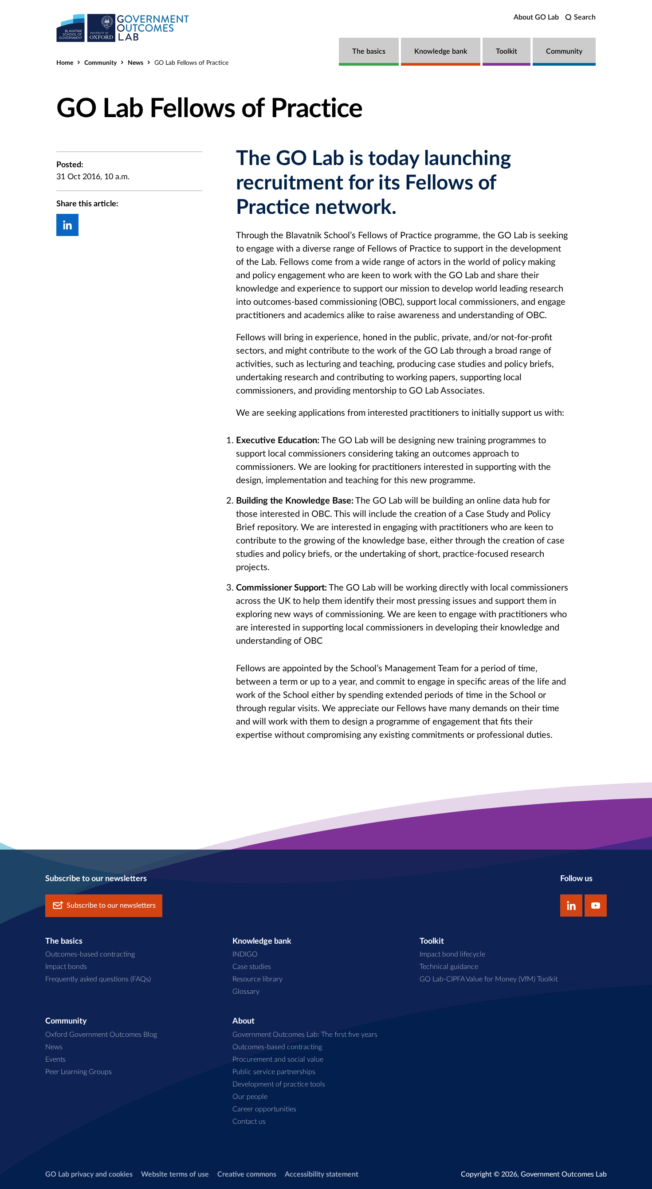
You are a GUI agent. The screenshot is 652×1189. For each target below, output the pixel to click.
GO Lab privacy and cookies (89, 1174)
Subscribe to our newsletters (111, 905)
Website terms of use (175, 1174)
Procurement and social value (277, 1059)
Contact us (249, 1121)
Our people (249, 1096)
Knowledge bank (440, 51)
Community (564, 51)
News (135, 63)
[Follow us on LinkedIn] (571, 905)
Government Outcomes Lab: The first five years (304, 1034)
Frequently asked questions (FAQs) (98, 979)
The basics (368, 51)
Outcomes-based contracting (90, 954)
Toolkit (506, 51)
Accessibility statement (321, 1174)
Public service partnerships (273, 1071)
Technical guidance (449, 966)
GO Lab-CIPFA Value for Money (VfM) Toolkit (489, 979)
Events (55, 1059)
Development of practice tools (278, 1084)
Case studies (251, 966)
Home (64, 63)
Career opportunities (264, 1109)
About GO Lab (536, 17)
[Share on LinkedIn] (67, 225)
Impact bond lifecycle (452, 954)
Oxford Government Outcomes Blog (101, 1034)
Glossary (245, 991)
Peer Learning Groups (78, 1071)
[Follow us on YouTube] (596, 905)
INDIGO (245, 954)
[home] (122, 27)
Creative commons (246, 1174)
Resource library (257, 979)
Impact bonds (66, 966)
